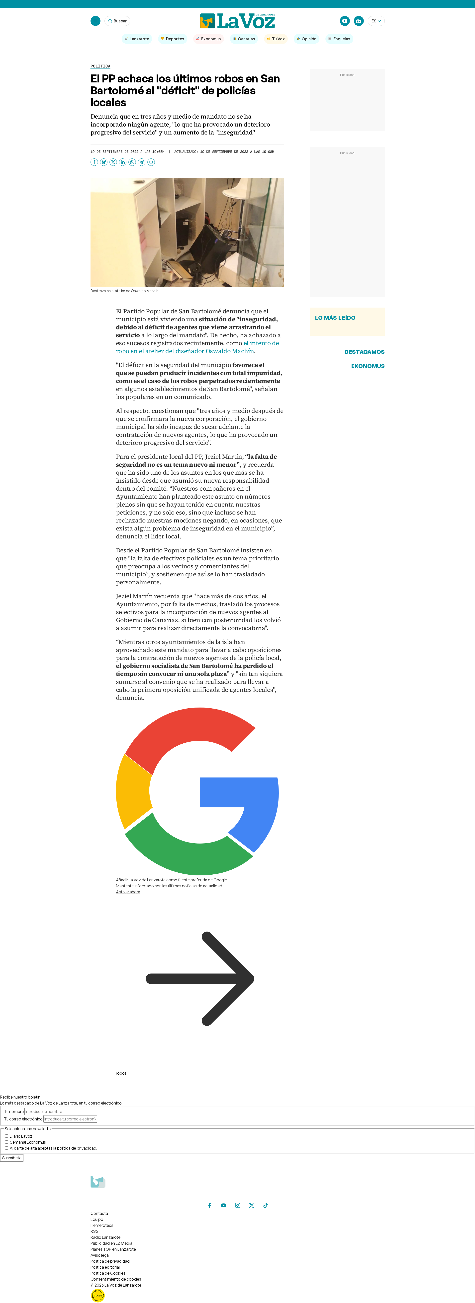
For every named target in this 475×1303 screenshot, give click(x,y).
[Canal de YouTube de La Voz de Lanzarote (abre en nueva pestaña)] (345, 21)
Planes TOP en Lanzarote (113, 1249)
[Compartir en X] (113, 162)
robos (121, 1073)
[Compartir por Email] (151, 162)
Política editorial (105, 1267)
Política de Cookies (108, 1273)
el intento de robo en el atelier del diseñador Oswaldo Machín (197, 347)
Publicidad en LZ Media (111, 1243)
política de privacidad (76, 1148)
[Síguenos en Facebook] (210, 1205)
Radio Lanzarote (105, 1237)
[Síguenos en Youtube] (224, 1205)
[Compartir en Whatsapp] (132, 162)
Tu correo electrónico (23, 1118)
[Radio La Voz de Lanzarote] (359, 21)
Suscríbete (11, 1157)
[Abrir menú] (95, 21)
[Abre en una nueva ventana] (238, 1295)
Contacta (99, 1213)
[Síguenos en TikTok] (266, 1205)
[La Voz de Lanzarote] (237, 20)
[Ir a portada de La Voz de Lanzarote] (128, 1197)
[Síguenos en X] (252, 1205)
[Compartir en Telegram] (141, 162)
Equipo (97, 1219)
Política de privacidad (110, 1261)
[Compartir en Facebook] (94, 162)
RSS (94, 1231)
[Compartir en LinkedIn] (122, 162)
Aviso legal (100, 1255)
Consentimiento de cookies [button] (116, 1279)
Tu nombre (14, 1111)
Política (100, 66)
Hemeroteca (102, 1225)
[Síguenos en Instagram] (238, 1205)
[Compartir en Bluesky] (103, 162)
